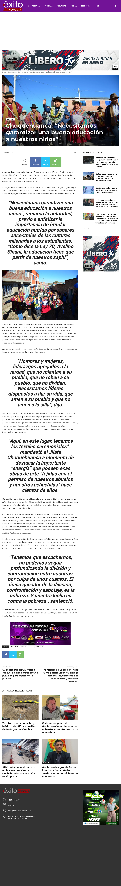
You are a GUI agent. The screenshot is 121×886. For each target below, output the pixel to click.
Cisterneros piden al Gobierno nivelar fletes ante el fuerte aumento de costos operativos (60, 728)
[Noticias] (12, 6)
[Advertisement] (60, 29)
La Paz (31, 647)
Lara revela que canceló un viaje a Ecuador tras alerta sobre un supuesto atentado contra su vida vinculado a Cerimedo (106, 218)
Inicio (4, 72)
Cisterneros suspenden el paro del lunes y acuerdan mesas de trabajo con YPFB (106, 177)
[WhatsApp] (20, 654)
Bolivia (23, 647)
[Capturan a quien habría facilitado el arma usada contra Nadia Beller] (88, 190)
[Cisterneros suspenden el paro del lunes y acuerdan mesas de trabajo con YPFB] (88, 176)
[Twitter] (13, 654)
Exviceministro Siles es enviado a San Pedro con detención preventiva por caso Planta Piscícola (106, 203)
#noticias (14, 647)
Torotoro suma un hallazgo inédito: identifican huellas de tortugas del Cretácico (19, 726)
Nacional (39, 647)
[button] (116, 6)
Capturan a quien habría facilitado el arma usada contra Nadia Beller (106, 190)
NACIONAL (11, 72)
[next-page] (88, 228)
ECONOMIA (46, 719)
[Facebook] (5, 654)
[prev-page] (84, 228)
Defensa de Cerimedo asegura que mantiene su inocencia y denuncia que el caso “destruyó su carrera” (107, 162)
